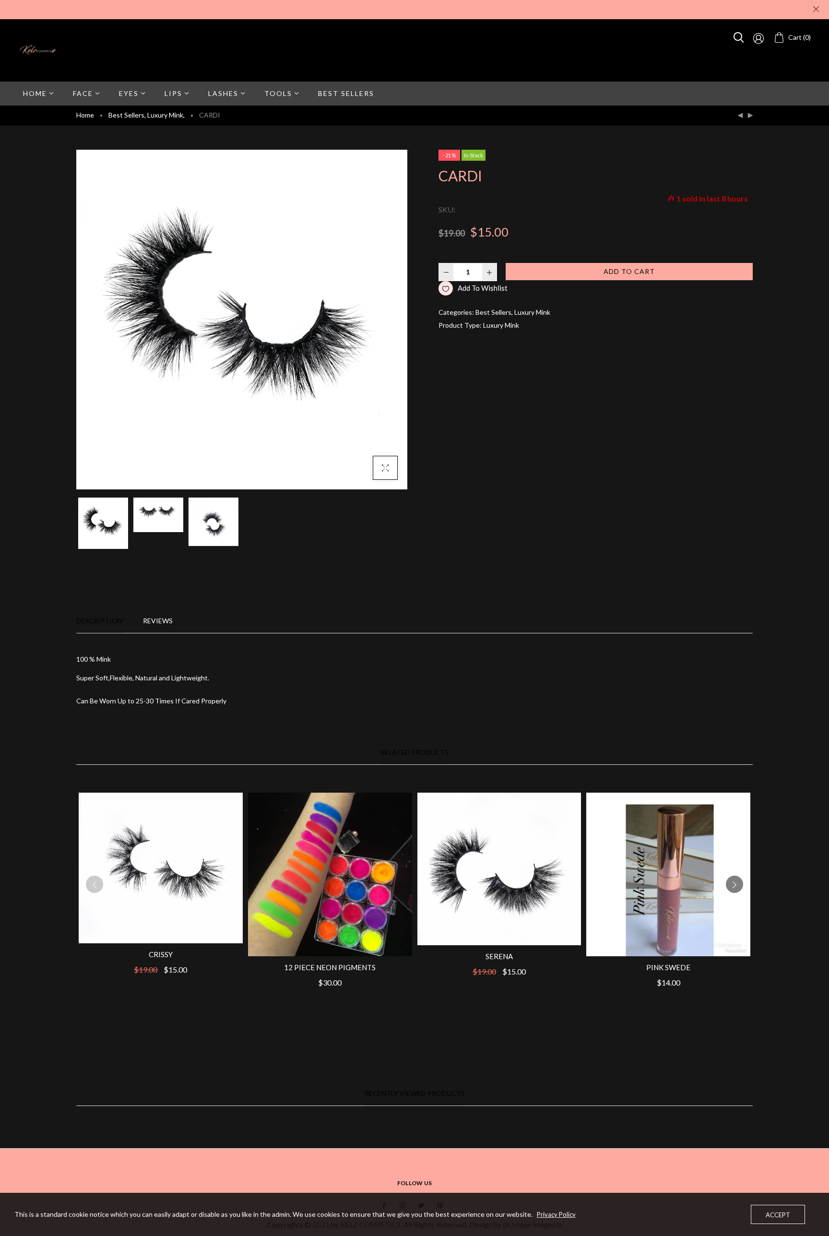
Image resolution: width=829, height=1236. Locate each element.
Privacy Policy (556, 1214)
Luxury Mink (166, 115)
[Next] (750, 115)
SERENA (499, 956)
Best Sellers (127, 115)
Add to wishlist (483, 288)
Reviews (158, 621)
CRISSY (161, 954)
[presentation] (94, 884)
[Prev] (740, 115)
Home (85, 115)
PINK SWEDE (668, 967)
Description (99, 621)
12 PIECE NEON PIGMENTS (330, 967)
